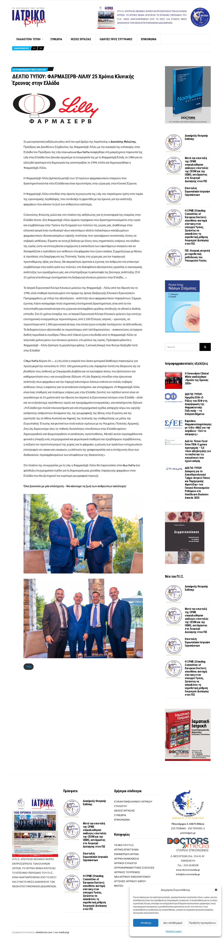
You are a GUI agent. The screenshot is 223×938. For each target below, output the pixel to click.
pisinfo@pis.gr (188, 832)
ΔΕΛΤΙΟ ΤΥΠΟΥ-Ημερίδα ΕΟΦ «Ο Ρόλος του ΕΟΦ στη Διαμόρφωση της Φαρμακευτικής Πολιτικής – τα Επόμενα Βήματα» (196, 404)
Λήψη (28, 666)
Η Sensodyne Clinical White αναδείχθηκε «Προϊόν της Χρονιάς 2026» (197, 378)
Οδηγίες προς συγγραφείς (116, 39)
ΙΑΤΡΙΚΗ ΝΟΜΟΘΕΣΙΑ (126, 858)
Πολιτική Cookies (174, 931)
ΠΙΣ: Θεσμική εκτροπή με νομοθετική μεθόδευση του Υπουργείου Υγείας (197, 255)
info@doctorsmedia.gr (188, 874)
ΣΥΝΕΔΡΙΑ (56, 39)
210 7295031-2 (196, 828)
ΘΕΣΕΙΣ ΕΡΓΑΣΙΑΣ (81, 39)
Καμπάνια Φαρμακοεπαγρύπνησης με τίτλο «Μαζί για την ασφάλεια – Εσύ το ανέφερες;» (198, 427)
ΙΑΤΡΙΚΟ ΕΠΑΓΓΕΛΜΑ (126, 849)
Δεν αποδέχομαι (172, 922)
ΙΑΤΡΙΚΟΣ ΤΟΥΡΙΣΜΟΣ (127, 872)
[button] (216, 890)
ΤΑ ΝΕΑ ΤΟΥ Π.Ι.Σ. (124, 845)
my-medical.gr (62, 932)
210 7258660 (178, 828)
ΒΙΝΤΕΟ (118, 885)
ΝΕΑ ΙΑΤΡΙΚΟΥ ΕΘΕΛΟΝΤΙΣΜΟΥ (132, 876)
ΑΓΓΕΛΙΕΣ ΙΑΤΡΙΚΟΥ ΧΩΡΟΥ (130, 881)
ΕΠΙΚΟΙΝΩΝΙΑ (148, 39)
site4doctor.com (44, 932)
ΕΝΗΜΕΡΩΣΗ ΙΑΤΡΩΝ (126, 854)
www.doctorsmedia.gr (188, 869)
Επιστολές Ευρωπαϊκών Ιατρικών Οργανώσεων (197, 191)
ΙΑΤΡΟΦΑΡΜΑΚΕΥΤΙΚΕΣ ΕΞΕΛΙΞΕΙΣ (29, 69)
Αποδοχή (146, 922)
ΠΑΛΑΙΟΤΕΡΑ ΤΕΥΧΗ (28, 39)
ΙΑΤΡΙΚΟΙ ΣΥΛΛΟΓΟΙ (125, 863)
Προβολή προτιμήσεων (202, 922)
